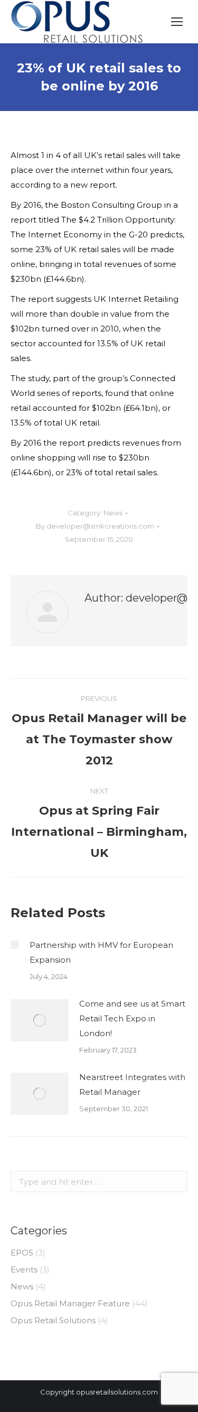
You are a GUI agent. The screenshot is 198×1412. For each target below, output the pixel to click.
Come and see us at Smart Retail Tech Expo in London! (132, 1018)
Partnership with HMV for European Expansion (101, 952)
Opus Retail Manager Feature (70, 1303)
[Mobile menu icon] (176, 21)
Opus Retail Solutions (53, 1320)
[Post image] (15, 944)
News (112, 513)
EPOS (22, 1253)
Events (24, 1270)
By (95, 526)
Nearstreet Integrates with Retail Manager (132, 1084)
